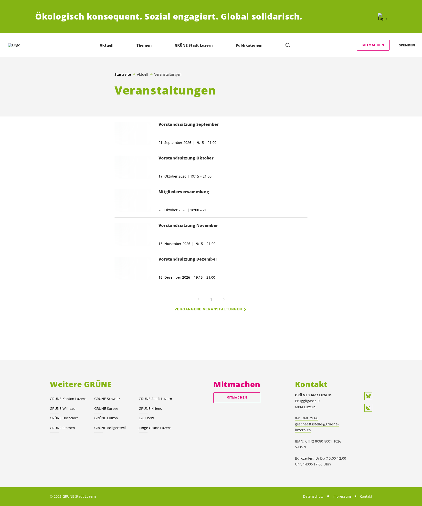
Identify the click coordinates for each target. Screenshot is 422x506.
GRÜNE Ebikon (106, 418)
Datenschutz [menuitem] (313, 496)
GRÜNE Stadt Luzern (155, 398)
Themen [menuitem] (144, 45)
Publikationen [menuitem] (249, 45)
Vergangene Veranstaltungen (208, 309)
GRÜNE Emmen (62, 427)
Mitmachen (373, 45)
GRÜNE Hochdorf (64, 418)
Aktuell (142, 74)
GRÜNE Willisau (62, 408)
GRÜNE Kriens (150, 408)
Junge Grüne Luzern (155, 427)
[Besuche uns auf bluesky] (368, 396)
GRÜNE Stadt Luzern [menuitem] (194, 45)
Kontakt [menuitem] (366, 496)
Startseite (123, 74)
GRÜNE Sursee (106, 408)
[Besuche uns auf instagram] (368, 408)
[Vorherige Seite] (198, 299)
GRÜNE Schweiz (107, 398)
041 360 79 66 (306, 418)
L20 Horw (146, 418)
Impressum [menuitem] (341, 496)
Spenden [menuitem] (407, 45)
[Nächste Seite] (224, 299)
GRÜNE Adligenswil (110, 427)
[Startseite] (382, 16)
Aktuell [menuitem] (107, 45)
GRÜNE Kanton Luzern (68, 398)
